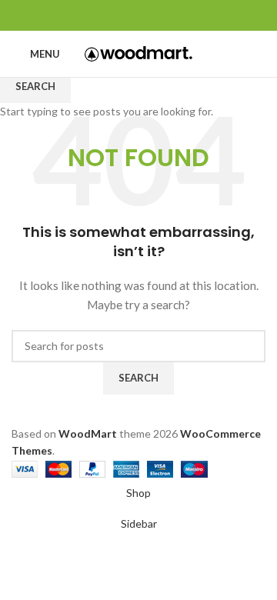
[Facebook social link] (103, 15)
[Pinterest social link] (139, 15)
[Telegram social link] (174, 15)
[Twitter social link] (121, 15)
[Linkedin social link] (156, 15)
